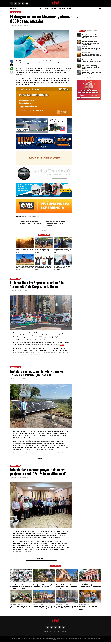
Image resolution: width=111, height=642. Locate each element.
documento (46, 533)
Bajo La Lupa (53, 8)
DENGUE (34, 216)
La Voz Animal (62, 8)
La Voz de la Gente (44, 8)
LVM (39, 216)
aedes (29, 216)
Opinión (69, 8)
